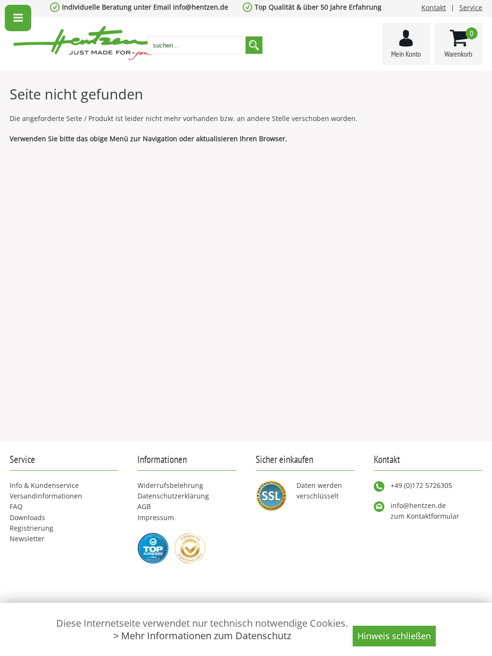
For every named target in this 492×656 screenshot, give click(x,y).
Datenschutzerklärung (173, 495)
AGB (144, 506)
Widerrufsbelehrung (170, 485)
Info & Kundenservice (44, 485)
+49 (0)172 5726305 (421, 485)
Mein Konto (406, 54)
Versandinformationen (46, 495)
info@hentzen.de (418, 505)
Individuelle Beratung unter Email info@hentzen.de (145, 7)
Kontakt (433, 7)
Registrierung (31, 528)
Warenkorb (458, 43)
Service (470, 7)
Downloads (27, 517)
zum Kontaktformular (425, 516)
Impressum (155, 517)
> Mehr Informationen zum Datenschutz (202, 635)
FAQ (16, 506)
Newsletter (27, 538)
